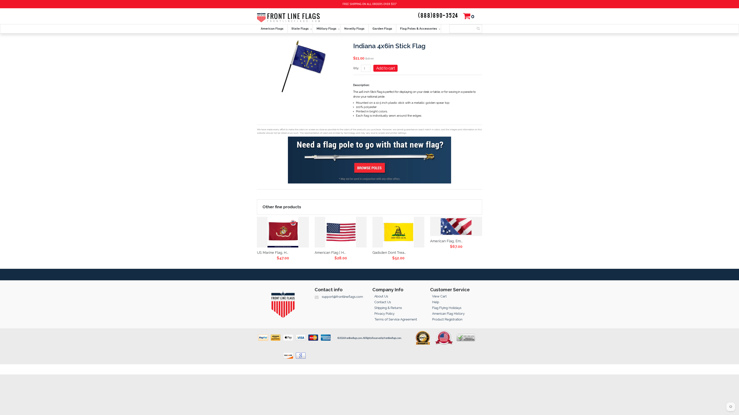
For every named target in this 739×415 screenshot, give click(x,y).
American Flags (272, 28)
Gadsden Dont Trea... (389, 253)
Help (435, 302)
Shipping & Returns (388, 308)
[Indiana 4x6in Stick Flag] (302, 41)
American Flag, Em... (446, 241)
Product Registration (447, 319)
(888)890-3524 (438, 15)
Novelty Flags (354, 28)
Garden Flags (382, 28)
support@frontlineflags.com (342, 297)
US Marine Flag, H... (272, 253)
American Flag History (448, 313)
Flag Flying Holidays (446, 308)
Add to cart (385, 68)
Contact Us (382, 302)
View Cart (439, 296)
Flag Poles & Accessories (418, 28)
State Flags (300, 28)
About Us (381, 296)
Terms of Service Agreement (395, 319)
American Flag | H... (330, 253)
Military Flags (326, 28)
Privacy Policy (384, 313)
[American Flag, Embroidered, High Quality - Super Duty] (456, 226)
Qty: (356, 68)
